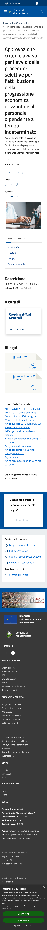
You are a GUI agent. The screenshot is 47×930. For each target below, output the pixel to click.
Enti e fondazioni (9, 678)
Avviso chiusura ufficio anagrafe (20, 416)
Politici (5, 682)
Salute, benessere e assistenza (15, 752)
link (10, 908)
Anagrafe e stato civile (11, 704)
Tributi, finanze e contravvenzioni (16, 744)
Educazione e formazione (13, 737)
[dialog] (23, 907)
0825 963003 (24, 838)
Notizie (5, 770)
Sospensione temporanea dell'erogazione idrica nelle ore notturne (20, 431)
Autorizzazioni (8, 755)
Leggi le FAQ (7, 860)
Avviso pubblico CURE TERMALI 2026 (23, 424)
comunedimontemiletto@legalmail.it (22, 830)
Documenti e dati (9, 690)
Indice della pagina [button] (16, 238)
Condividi (9, 172)
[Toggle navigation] (5, 11)
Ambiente (6, 748)
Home (5, 23)
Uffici (4, 675)
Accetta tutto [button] (23, 914)
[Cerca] (41, 11)
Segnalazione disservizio (12, 856)
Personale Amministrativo (13, 686)
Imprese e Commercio (11, 715)
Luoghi (5, 791)
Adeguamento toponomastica (19, 446)
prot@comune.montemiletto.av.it (22, 834)
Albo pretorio (7, 881)
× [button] (44, 887)
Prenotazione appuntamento (14, 852)
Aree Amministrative (11, 671)
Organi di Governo (10, 667)
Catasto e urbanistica (11, 719)
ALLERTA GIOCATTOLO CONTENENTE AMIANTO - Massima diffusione (23, 410)
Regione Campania (12, 3)
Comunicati (7, 773)
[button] (23, 925)
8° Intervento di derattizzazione (20, 420)
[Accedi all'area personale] (36, 3)
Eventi (4, 794)
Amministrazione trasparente (15, 878)
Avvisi (24, 23)
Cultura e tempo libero (11, 708)
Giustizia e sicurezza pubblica (14, 741)
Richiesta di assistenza (12, 863)
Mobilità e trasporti (10, 723)
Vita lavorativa (8, 711)
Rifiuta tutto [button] (23, 920)
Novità (15, 23)
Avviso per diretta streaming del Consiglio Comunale (20, 451)
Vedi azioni (22, 172)
